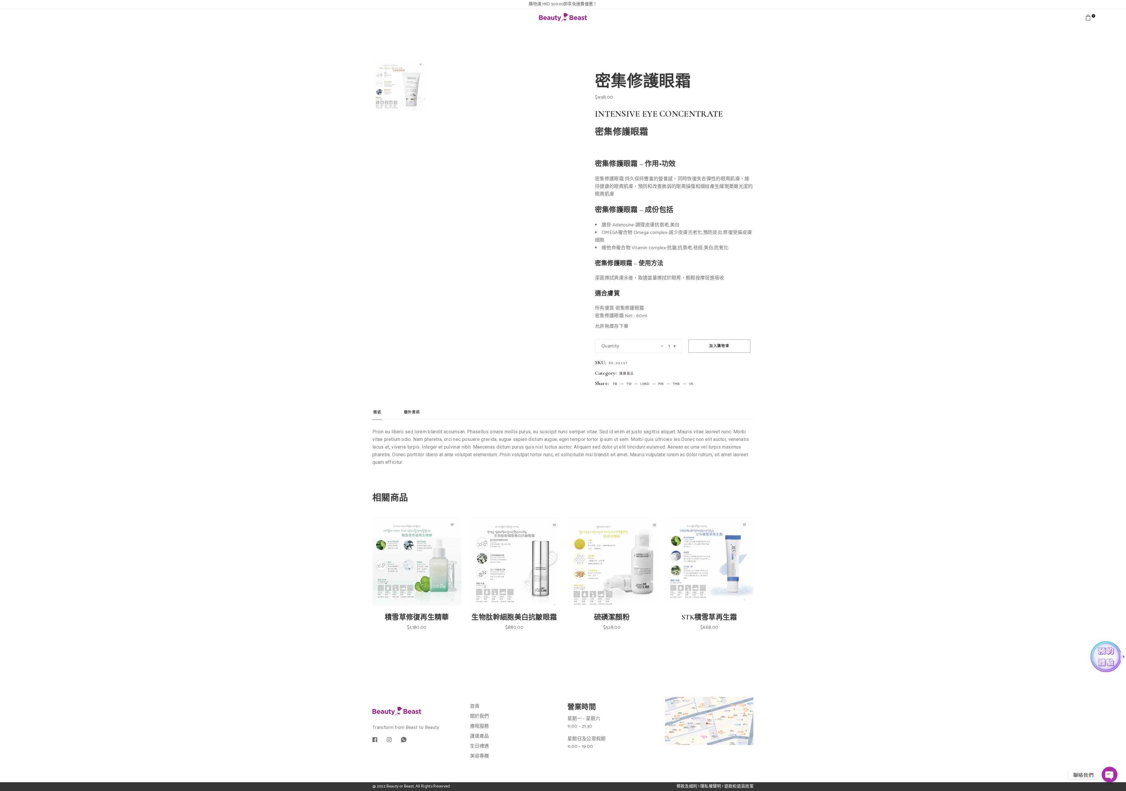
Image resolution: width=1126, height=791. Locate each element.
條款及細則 (687, 786)
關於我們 (479, 716)
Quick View (422, 585)
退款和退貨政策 (739, 786)
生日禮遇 (479, 746)
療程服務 (479, 726)
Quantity (610, 346)
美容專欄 (479, 756)
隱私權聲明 (710, 786)
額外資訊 (412, 412)
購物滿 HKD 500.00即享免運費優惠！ (563, 4)
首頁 (475, 706)
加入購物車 (719, 346)
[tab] (377, 414)
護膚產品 (626, 373)
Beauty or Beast (400, 786)
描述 (377, 412)
